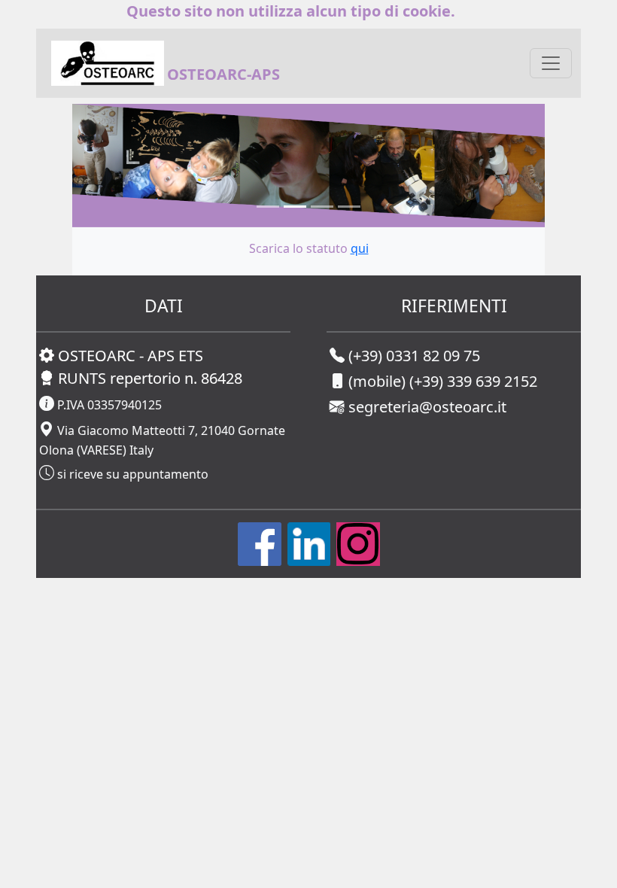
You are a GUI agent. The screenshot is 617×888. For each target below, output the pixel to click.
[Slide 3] (322, 206)
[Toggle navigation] (551, 63)
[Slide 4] (349, 206)
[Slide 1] (268, 206)
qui (360, 248)
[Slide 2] (295, 206)
